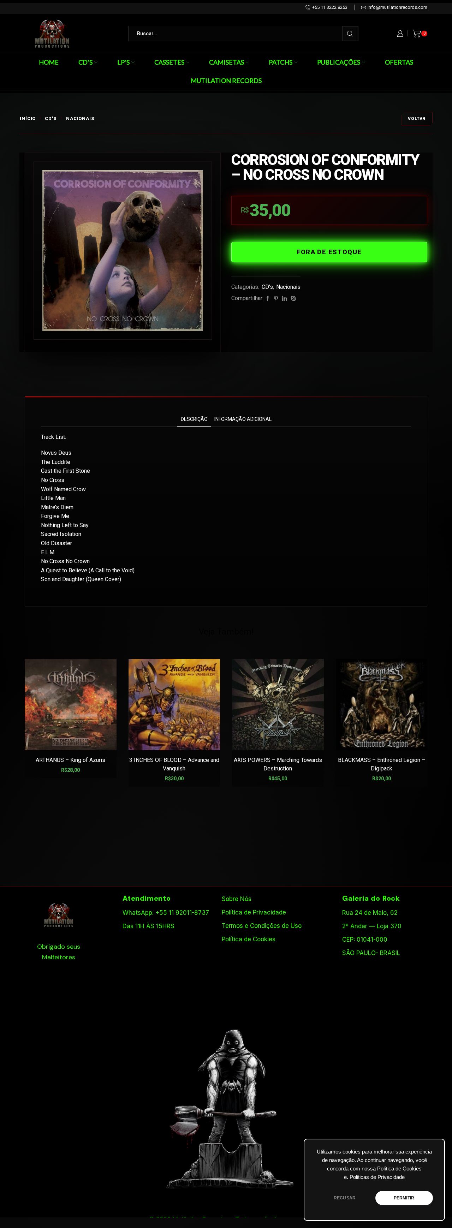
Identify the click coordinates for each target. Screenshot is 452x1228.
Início (28, 118)
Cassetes (169, 62)
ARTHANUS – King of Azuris (70, 760)
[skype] (292, 299)
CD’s (85, 62)
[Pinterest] (276, 299)
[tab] (194, 419)
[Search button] (350, 33)
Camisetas (226, 62)
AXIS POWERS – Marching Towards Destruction (278, 764)
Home (49, 62)
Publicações (338, 62)
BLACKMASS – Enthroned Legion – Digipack (381, 764)
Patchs (280, 62)
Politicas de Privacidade (377, 1177)
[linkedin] (284, 299)
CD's (51, 118)
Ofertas (399, 62)
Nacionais (80, 118)
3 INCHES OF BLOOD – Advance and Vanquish (174, 764)
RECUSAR (345, 1198)
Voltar (417, 118)
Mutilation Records (226, 80)
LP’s (123, 62)
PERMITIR (404, 1198)
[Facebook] (267, 299)
